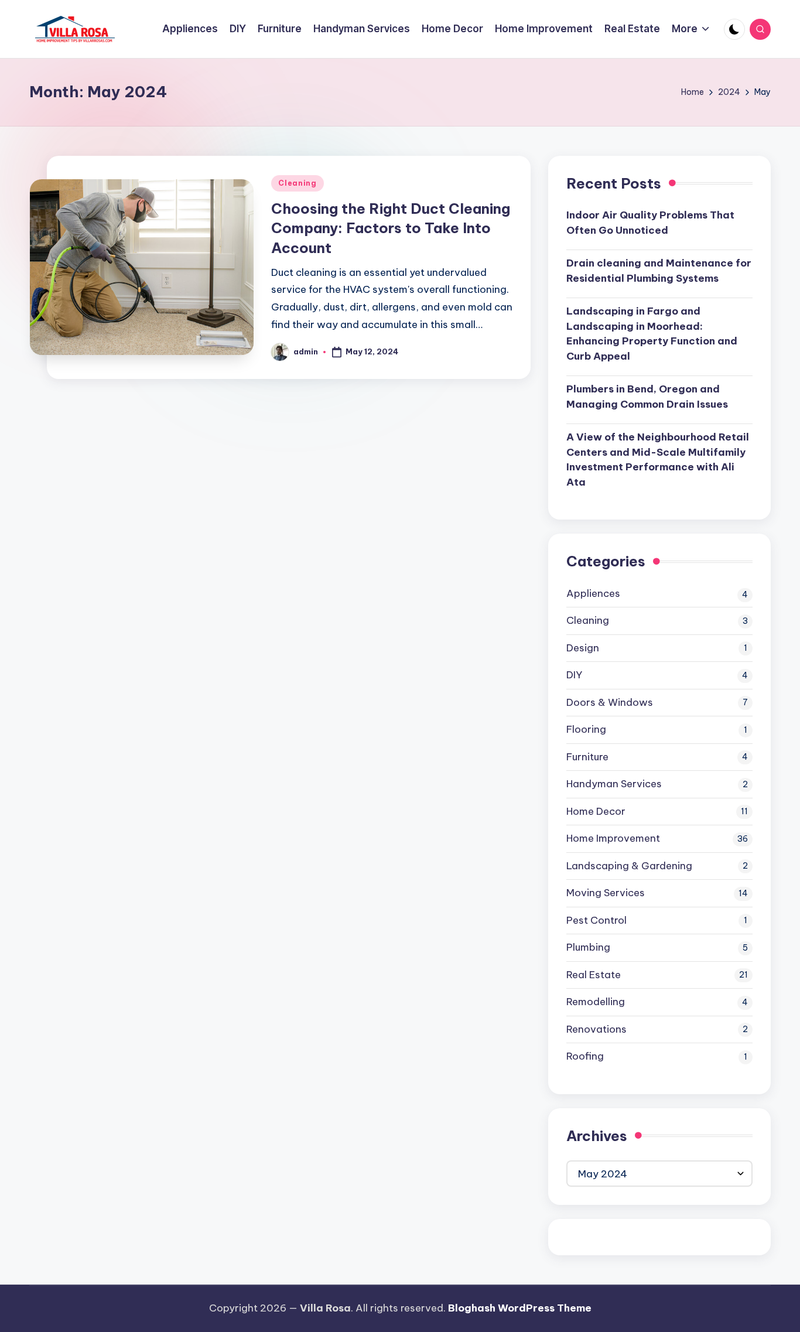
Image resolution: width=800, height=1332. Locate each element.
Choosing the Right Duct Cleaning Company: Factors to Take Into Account (390, 228)
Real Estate (593, 974)
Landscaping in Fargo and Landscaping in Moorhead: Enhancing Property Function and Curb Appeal (651, 334)
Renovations (596, 1029)
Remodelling (595, 1001)
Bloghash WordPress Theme (520, 1308)
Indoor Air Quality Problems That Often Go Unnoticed (650, 223)
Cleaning (297, 183)
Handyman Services (614, 783)
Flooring (586, 729)
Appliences (593, 593)
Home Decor (595, 811)
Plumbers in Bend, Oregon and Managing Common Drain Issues (647, 396)
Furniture (587, 756)
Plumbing (588, 947)
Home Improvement (613, 838)
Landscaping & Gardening (629, 865)
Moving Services (605, 892)
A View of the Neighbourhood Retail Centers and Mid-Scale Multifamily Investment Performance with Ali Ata (657, 460)
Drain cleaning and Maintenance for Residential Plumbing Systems (658, 271)
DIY (574, 674)
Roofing (585, 1056)
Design (582, 647)
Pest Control (596, 920)
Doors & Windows (609, 702)
